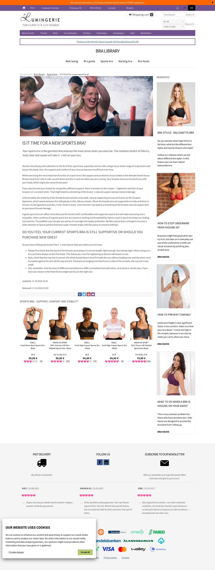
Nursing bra (125, 61)
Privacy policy (110, 557)
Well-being (72, 61)
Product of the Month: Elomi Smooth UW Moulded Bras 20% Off (107, 41)
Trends (43, 33)
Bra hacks (143, 61)
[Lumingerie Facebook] (100, 462)
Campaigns (118, 33)
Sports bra (107, 61)
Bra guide (89, 61)
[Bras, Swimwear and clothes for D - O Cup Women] (24, 8)
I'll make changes (16, 552)
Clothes (86, 33)
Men (32, 7)
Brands (129, 7)
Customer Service (50, 7)
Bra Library (95, 7)
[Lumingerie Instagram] (106, 462)
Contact (112, 7)
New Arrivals (28, 33)
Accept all (85, 552)
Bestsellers (146, 33)
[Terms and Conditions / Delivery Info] (42, 464)
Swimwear (102, 33)
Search (189, 24)
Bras (55, 33)
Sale (132, 33)
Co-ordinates (70, 33)
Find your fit (75, 7)
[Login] (177, 8)
